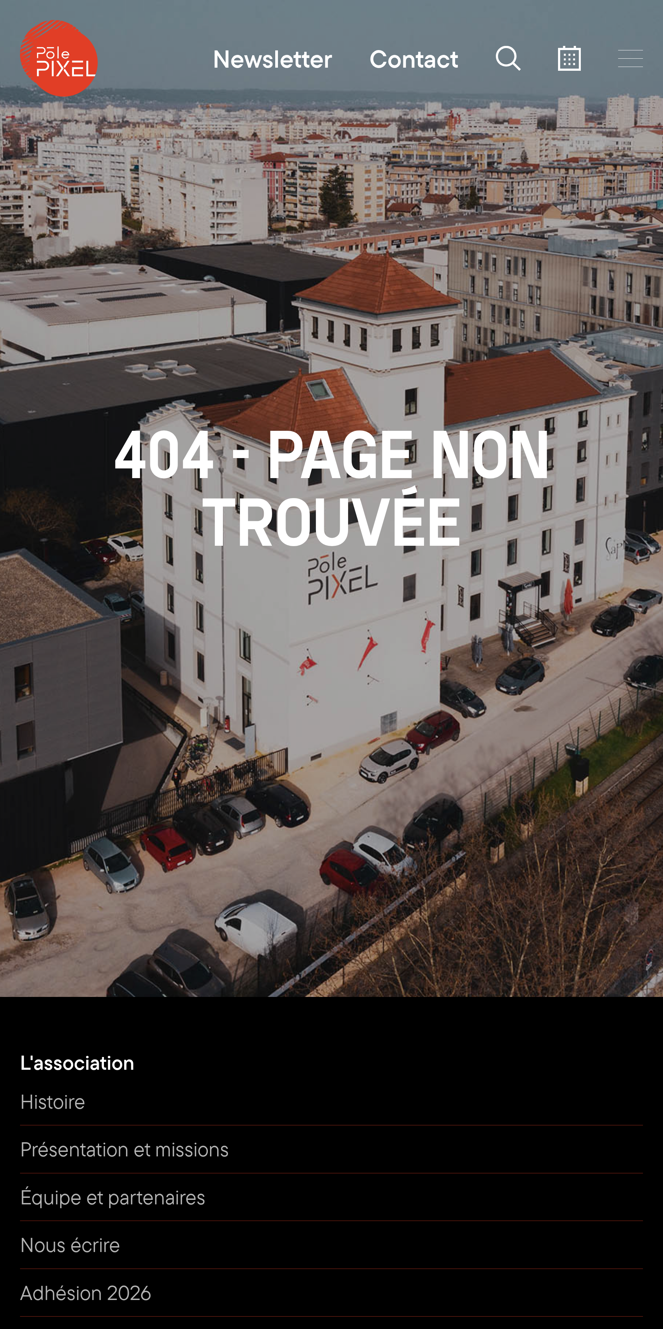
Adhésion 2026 (85, 1292)
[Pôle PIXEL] (59, 58)
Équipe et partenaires (112, 1197)
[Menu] (630, 58)
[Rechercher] (508, 58)
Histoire (52, 1101)
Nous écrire (70, 1244)
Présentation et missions (124, 1149)
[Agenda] (569, 58)
